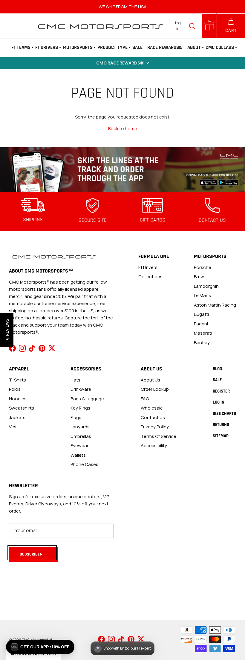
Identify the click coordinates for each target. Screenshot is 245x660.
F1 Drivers (46, 47)
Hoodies (18, 399)
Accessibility (154, 445)
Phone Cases (84, 464)
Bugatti (201, 314)
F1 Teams (20, 47)
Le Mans (202, 295)
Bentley (202, 342)
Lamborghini (207, 286)
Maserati (203, 333)
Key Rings (80, 408)
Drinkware (81, 389)
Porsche (202, 267)
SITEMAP (221, 436)
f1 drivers (147, 267)
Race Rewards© (165, 47)
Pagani (201, 324)
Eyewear (79, 445)
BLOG (217, 369)
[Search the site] (192, 26)
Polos (15, 389)
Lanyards (80, 427)
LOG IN (218, 402)
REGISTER (221, 391)
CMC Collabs (220, 47)
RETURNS (221, 424)
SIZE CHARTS (224, 413)
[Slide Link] (122, 169)
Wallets (78, 455)
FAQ (145, 399)
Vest (13, 427)
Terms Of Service (158, 436)
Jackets (17, 417)
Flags (76, 417)
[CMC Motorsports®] (100, 25)
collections (150, 276)
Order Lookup (155, 389)
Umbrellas (81, 436)
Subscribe (30, 554)
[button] (122, 63)
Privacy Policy (155, 427)
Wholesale (152, 408)
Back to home (122, 128)
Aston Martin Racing (215, 305)
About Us (150, 380)
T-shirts (17, 380)
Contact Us (153, 417)
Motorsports (78, 47)
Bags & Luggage (87, 399)
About (194, 47)
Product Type (112, 47)
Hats (75, 380)
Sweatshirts (21, 408)
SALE (137, 47)
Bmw (199, 276)
